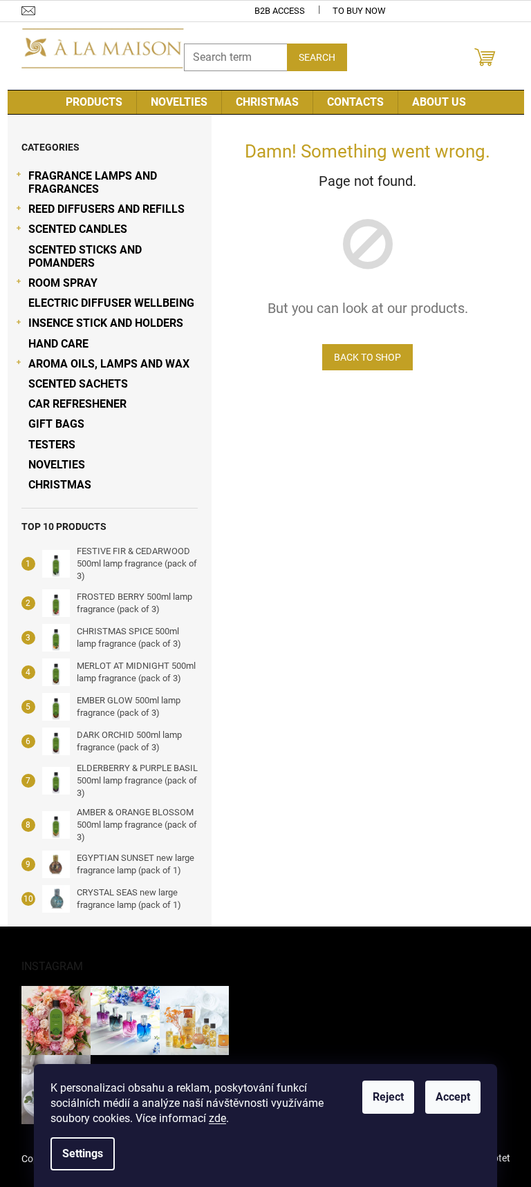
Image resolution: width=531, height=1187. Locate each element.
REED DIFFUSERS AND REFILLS (106, 209)
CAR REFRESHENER (77, 403)
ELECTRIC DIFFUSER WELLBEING (111, 303)
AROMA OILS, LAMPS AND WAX (108, 363)
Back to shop (367, 357)
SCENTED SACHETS (78, 383)
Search (317, 57)
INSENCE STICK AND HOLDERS (105, 323)
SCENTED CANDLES (77, 229)
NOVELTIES (56, 464)
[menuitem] (94, 102)
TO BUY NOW (359, 11)
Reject (388, 1096)
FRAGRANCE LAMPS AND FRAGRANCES (92, 182)
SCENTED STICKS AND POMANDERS (85, 256)
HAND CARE (58, 343)
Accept (453, 1096)
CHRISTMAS (59, 484)
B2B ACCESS (279, 11)
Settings (82, 1153)
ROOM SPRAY (62, 282)
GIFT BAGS (56, 423)
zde (217, 1118)
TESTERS (51, 444)
